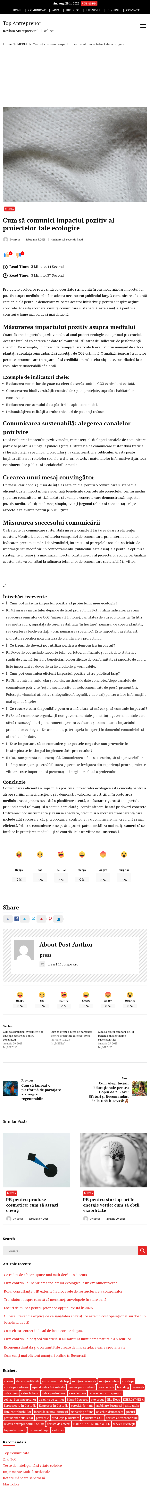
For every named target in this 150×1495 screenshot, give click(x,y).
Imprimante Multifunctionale (26, 1471)
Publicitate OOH (93, 1418)
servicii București (124, 1424)
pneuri (130, 1412)
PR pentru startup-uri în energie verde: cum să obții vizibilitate (111, 1205)
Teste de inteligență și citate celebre (32, 1465)
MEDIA (9, 209)
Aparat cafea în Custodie (48, 1387)
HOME (17, 10)
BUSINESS (72, 10)
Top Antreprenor (22, 23)
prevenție (42, 1418)
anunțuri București (83, 1381)
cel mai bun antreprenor (20, 1399)
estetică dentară (82, 1405)
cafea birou (11, 1393)
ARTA (55, 10)
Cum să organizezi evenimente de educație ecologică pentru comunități (23, 1035)
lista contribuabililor (17, 1412)
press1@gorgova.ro (62, 964)
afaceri (8, 1381)
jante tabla (131, 1405)
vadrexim (58, 1430)
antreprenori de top (55, 1381)
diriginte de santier (51, 1399)
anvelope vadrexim (16, 1387)
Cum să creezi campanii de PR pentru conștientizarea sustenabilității (116, 1035)
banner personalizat (81, 1387)
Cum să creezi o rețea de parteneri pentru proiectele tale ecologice (71, 1033)
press (45, 955)
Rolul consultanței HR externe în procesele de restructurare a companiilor (63, 1291)
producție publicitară (65, 1418)
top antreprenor (15, 1430)
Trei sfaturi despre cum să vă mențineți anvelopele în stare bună (55, 1299)
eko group (97, 1399)
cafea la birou (30, 1393)
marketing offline (82, 1412)
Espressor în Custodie (53, 1405)
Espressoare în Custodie (20, 1405)
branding (123, 1387)
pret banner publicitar (18, 1418)
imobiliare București (109, 1405)
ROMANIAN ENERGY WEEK (91, 1424)
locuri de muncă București (51, 1412)
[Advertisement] (75, 76)
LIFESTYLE (93, 10)
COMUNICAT (37, 10)
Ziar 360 (9, 1459)
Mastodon (11, 1484)
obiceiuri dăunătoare (109, 1412)
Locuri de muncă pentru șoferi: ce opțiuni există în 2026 (48, 1307)
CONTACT (132, 10)
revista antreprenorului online (24, 1424)
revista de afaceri (58, 1424)
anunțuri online (108, 1381)
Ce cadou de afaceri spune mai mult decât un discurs (45, 1274)
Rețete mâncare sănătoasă (24, 1477)
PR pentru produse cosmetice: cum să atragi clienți (32, 1205)
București (138, 1387)
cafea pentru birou (54, 1393)
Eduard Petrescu (77, 1399)
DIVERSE (113, 10)
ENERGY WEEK (133, 1399)
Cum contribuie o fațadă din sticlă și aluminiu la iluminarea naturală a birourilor (67, 1338)
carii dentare (77, 1393)
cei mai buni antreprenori (105, 1393)
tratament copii (39, 1430)
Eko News (113, 1399)
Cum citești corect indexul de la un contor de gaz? (44, 1330)
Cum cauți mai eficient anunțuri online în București (45, 1355)
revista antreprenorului (122, 1418)
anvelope (128, 1381)
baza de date (106, 1387)
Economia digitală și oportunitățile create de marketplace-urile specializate (65, 1347)
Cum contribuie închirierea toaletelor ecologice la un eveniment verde (60, 1282)
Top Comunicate (16, 1453)
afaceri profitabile (27, 1381)
